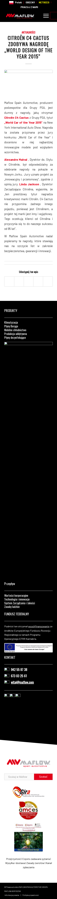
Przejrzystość (13, 858)
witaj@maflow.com (22, 682)
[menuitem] (16, 2)
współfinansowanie (38, 626)
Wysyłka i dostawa (15, 862)
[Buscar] (37, 15)
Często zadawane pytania (36, 858)
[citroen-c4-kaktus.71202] (28, 83)
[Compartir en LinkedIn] (38, 281)
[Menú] (44, 15)
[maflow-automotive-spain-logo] (23, 15)
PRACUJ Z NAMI (29, 7)
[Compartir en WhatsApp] (28, 281)
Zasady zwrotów (35, 862)
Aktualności (28, 32)
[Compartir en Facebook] (9, 281)
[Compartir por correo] (48, 281)
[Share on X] (19, 281)
